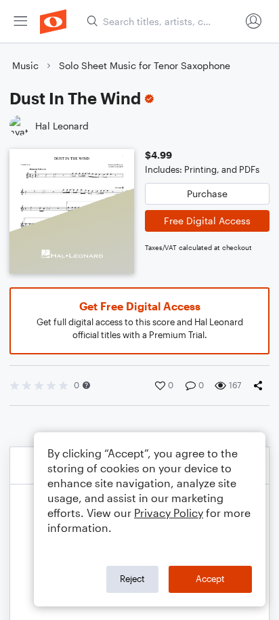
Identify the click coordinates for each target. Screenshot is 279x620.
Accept (210, 578)
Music (25, 65)
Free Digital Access (207, 220)
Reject (132, 578)
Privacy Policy (168, 512)
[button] (86, 385)
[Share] (261, 385)
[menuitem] (20, 21)
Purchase (207, 193)
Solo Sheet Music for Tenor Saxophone (144, 65)
